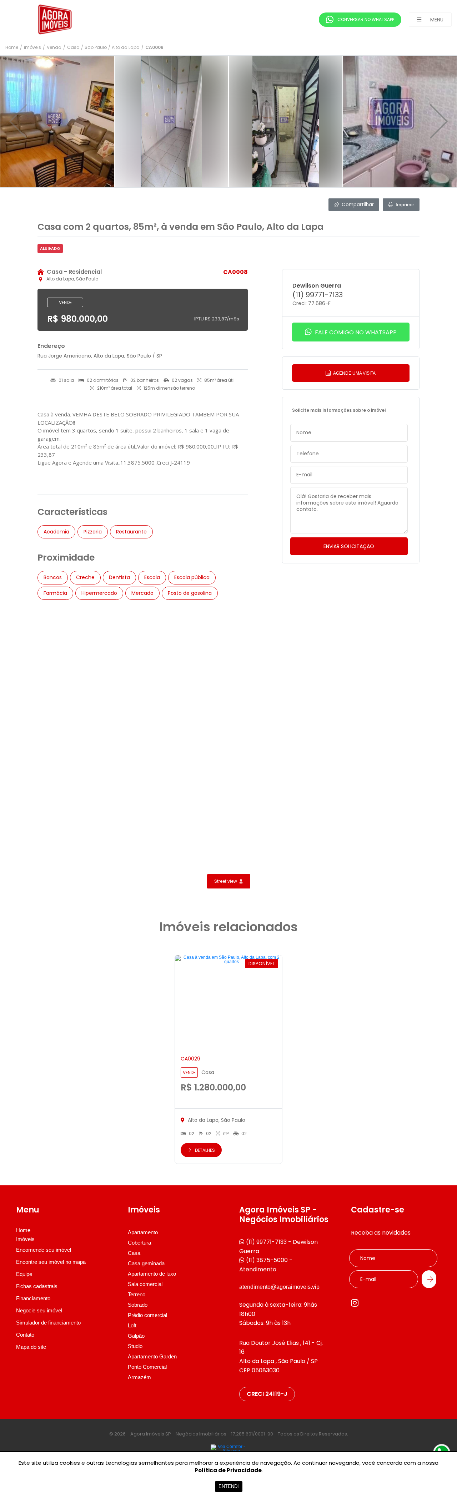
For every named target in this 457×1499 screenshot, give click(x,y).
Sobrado (137, 1305)
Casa (73, 47)
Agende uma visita (354, 373)
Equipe (24, 1274)
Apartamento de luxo (152, 1274)
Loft (132, 1325)
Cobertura (139, 1243)
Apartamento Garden (152, 1356)
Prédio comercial (147, 1315)
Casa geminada (146, 1263)
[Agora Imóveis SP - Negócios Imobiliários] (58, 19)
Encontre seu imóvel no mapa (51, 1262)
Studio (135, 1346)
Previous (18, 121)
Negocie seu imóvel (39, 1310)
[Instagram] (354, 1302)
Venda (54, 47)
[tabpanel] (57, 121)
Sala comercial (145, 1284)
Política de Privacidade (228, 1470)
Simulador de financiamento (48, 1323)
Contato (25, 1335)
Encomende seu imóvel (43, 1250)
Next (439, 121)
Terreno (136, 1294)
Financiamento (33, 1298)
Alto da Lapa (126, 47)
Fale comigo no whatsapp (355, 332)
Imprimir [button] (405, 204)
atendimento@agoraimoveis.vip (279, 1287)
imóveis (32, 47)
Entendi (229, 1486)
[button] (430, 19)
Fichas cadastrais (36, 1286)
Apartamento (143, 1232)
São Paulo (96, 47)
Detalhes (205, 1150)
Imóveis (25, 1239)
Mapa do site (31, 1347)
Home (11, 47)
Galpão (136, 1336)
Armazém (139, 1377)
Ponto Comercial (147, 1367)
